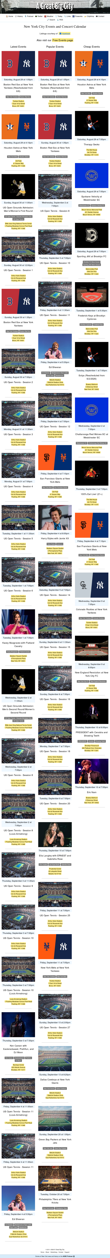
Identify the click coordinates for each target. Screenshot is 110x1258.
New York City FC (83, 681)
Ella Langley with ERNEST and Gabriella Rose (55, 857)
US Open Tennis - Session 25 (55, 915)
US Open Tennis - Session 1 (18, 270)
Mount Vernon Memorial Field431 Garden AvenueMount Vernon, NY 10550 (92, 212)
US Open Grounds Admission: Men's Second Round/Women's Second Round (18, 709)
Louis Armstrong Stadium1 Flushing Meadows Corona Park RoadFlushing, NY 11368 (18, 841)
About (47, 1252)
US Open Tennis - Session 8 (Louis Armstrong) (18, 832)
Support (67, 1252)
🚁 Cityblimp (89, 16)
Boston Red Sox (25, 97)
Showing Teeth (100, 741)
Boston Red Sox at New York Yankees (18, 324)
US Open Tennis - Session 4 (18, 486)
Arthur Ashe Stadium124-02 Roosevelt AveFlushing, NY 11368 (18, 278)
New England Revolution (98, 681)
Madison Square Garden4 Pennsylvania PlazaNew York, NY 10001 (18, 658)
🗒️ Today (58, 16)
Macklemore (23, 1227)
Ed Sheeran (18, 1219)
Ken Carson (9, 1058)
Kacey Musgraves (12, 652)
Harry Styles (51, 544)
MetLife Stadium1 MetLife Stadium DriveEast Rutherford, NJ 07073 (18, 1234)
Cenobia (91, 741)
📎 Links (67, 16)
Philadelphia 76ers (61, 1208)
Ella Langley (43, 864)
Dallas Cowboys (61, 1088)
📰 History (19, 16)
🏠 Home (9, 16)
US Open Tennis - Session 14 (55, 594)
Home (42, 1252)
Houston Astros (24, 157)
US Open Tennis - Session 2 (18, 382)
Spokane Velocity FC (97, 205)
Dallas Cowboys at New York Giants (55, 1081)
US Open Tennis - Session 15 (55, 647)
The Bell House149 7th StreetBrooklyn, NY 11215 (91, 152)
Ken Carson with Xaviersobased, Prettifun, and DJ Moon (18, 1049)
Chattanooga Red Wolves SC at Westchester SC (91, 435)
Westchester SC (84, 205)
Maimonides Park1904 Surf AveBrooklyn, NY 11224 (91, 271)
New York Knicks (48, 1208)
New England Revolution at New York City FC (91, 674)
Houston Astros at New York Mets (18, 149)
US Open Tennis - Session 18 (55, 751)
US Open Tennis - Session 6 (18, 590)
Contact (61, 1252)
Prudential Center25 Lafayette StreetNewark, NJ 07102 (55, 871)
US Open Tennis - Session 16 (55, 699)
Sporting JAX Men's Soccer (91, 265)
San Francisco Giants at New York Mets (55, 480)
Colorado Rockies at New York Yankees (91, 611)
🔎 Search (51, 19)
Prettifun (28, 1058)
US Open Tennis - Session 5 (18, 538)
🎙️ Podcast (28, 16)
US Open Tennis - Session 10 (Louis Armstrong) (18, 991)
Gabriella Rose (65, 864)
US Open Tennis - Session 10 (18, 938)
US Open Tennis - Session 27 (55, 1027)
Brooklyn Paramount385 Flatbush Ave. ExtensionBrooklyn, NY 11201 (92, 748)
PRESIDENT (82, 741)
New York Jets (48, 1148)
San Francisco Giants (60, 487)
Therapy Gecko (91, 144)
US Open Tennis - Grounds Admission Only (18, 216)
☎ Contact (100, 16)
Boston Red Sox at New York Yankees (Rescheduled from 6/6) (18, 88)
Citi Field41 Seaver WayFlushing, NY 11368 (18, 163)
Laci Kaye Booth (54, 864)
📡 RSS (60, 19)
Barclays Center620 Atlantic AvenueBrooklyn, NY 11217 (18, 1067)
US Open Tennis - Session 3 (18, 434)
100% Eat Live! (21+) (91, 494)
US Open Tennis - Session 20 (55, 803)
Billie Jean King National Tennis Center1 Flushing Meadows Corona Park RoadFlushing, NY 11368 (18, 226)
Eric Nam (91, 792)
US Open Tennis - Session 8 (18, 775)
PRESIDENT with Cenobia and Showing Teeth (92, 734)
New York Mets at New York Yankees (55, 969)
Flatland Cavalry (25, 652)
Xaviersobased (19, 1058)
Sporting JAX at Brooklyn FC (91, 256)
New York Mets (12, 157)
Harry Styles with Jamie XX (55, 538)
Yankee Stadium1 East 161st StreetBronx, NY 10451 (18, 103)
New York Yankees (12, 97)
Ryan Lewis (13, 1227)
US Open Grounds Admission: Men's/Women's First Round (18, 209)
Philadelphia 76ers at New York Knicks (55, 1201)
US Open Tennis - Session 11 (18, 1166)
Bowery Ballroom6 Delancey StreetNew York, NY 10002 (91, 386)
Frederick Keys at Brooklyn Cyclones (91, 317)
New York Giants (49, 1088)
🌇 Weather (48, 16)
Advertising (53, 1252)
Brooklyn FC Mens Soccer (92, 262)
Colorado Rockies (98, 618)
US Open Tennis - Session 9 (18, 885)
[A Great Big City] (55, 7)
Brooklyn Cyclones (86, 324)
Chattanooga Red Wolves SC (98, 443)
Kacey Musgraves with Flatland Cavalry (18, 644)
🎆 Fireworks (77, 16)
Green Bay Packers (60, 1148)
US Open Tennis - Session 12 (55, 426)
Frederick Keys (98, 324)
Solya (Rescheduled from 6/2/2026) (92, 377)
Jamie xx (59, 544)
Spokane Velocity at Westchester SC (91, 198)
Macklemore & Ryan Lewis (23, 1225)
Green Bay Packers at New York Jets (55, 1141)
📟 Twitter (39, 16)
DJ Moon (18, 1060)
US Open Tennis (18, 219)
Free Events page (63, 40)
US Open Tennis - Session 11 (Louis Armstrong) (18, 1113)
